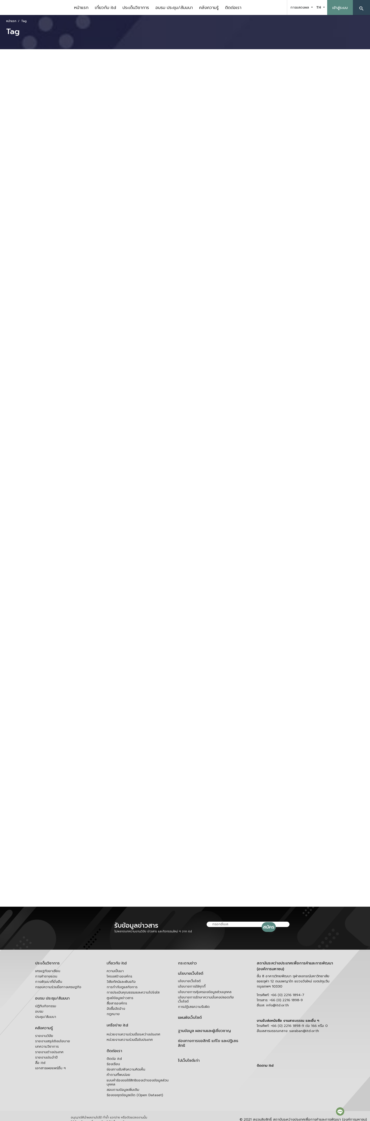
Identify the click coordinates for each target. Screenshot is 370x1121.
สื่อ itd (40, 1062)
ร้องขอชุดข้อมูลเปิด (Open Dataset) (135, 1095)
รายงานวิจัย (44, 1035)
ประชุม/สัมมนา (45, 1016)
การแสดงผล (300, 7)
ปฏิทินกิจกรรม (45, 1006)
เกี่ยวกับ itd (105, 7)
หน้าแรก (81, 7)
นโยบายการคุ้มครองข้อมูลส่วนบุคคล (204, 992)
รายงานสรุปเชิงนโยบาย (52, 1041)
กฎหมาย (113, 1014)
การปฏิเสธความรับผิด (194, 1006)
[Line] (340, 1111)
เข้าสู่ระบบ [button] (340, 8)
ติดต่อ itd (114, 1058)
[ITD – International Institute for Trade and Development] (35, 7)
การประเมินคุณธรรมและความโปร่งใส (133, 992)
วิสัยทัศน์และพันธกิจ (121, 981)
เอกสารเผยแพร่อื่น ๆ (50, 1068)
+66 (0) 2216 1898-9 (286, 1000)
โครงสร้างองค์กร (119, 976)
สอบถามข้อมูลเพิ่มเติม (123, 1089)
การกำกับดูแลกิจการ (122, 987)
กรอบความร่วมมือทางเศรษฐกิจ (58, 987)
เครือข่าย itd (117, 1025)
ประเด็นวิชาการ (135, 7)
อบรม (39, 1011)
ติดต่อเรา (233, 7)
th (319, 7)
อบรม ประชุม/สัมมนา (174, 7)
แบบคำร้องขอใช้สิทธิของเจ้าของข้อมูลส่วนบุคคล (138, 1082)
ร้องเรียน (113, 1064)
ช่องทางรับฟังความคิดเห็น (126, 1069)
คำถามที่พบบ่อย (118, 1074)
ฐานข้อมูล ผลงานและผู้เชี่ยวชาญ (204, 1031)
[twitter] (279, 7)
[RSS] (299, 1099)
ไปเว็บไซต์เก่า (189, 1060)
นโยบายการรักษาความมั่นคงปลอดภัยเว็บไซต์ (206, 999)
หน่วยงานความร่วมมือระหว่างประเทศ (133, 1034)
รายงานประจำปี (46, 1057)
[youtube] (268, 7)
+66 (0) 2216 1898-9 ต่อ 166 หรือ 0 (299, 1025)
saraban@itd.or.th (304, 1031)
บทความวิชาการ (47, 1046)
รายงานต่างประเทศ (49, 1052)
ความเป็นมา (115, 971)
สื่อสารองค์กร (117, 1003)
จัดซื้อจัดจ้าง (116, 1008)
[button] (361, 7)
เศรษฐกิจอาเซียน (47, 971)
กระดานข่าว (187, 963)
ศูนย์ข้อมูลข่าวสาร (120, 998)
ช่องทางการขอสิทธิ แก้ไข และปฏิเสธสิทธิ (208, 1043)
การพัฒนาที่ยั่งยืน (48, 981)
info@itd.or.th (277, 1005)
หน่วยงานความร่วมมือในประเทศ (130, 1039)
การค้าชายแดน (46, 976)
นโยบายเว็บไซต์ (190, 973)
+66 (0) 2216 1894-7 (287, 995)
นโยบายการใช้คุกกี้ (192, 986)
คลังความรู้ (209, 7)
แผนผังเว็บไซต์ (190, 1017)
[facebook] (257, 7)
